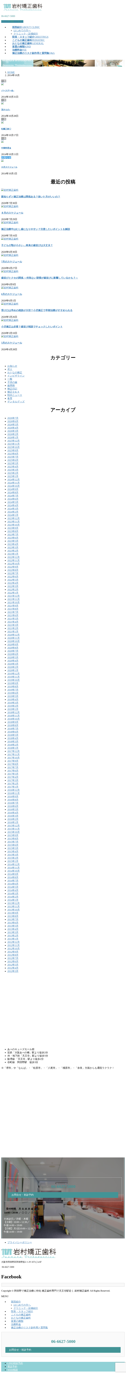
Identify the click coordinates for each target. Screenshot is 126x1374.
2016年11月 (13, 793)
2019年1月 (12, 709)
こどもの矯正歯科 (21, 1314)
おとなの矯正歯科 (21, 1318)
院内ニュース (14, 395)
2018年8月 (12, 725)
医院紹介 (16, 1301)
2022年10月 (13, 563)
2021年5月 (12, 618)
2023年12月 (13, 518)
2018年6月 (12, 732)
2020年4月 (12, 660)
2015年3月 (12, 854)
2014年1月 (12, 900)
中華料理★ (6, 148)
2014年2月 (12, 896)
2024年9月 (12, 489)
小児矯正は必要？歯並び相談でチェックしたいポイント (32, 326)
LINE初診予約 (15, 1363)
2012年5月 (12, 964)
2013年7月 (12, 919)
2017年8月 (12, 764)
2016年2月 (12, 819)
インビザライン (16, 375)
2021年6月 (12, 615)
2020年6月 (12, 654)
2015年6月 (12, 845)
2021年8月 (12, 609)
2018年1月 (12, 748)
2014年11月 (13, 867)
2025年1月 (12, 476)
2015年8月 (12, 838)
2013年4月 (12, 929)
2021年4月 (12, 622)
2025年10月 (13, 447)
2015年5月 (12, 848)
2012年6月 (12, 961)
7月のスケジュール (11, 261)
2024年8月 (12, 492)
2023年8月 (12, 531)
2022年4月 (12, 583)
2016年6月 (12, 806)
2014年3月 (12, 893)
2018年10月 (13, 719)
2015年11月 (13, 829)
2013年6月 (12, 922)
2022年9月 (12, 567)
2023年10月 (13, 525)
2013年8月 (12, 916)
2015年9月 (12, 835)
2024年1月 (12, 515)
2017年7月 (12, 767)
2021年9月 (12, 605)
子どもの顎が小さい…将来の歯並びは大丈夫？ (27, 245)
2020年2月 (12, 667)
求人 (9, 369)
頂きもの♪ (5, 109)
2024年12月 (13, 479)
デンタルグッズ (16, 401)
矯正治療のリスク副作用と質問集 (29, 1327)
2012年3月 (12, 971)
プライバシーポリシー (19, 1242)
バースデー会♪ (7, 90)
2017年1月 (12, 786)
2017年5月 (12, 774)
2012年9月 (12, 951)
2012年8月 (12, 955)
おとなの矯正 (14, 372)
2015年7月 (12, 841)
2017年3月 (12, 780)
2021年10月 (13, 602)
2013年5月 (12, 926)
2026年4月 (12, 427)
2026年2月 (12, 434)
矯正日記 (12, 388)
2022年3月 (12, 586)
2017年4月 (12, 777)
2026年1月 (12, 437)
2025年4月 (12, 466)
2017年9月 (12, 761)
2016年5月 (12, 809)
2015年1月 (12, 861)
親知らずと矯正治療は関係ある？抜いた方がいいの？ (30, 196)
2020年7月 (12, 651)
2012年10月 (13, 948)
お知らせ (12, 366)
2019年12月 (13, 673)
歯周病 (11, 385)
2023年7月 (12, 534)
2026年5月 (12, 424)
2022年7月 (12, 573)
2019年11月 (13, 677)
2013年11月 (13, 906)
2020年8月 (12, 647)
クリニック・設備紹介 (26, 33)
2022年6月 (12, 576)
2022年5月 (12, 579)
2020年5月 (12, 657)
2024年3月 (12, 508)
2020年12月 (13, 634)
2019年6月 (12, 693)
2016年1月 (12, 822)
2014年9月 (12, 874)
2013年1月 (12, 939)
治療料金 (16, 1324)
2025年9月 (12, 450)
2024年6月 (12, 499)
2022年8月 (12, 570)
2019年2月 (12, 706)
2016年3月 (12, 816)
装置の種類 (17, 1321)
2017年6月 (12, 770)
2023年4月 (12, 544)
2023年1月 (12, 554)
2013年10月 (13, 909)
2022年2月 (12, 589)
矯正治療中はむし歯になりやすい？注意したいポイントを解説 (35, 229)
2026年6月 (12, 421)
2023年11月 (13, 521)
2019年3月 (12, 702)
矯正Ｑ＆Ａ (13, 392)
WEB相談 (12, 1369)
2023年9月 (12, 528)
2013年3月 (12, 932)
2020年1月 (12, 670)
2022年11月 (13, 560)
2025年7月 (12, 457)
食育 (9, 398)
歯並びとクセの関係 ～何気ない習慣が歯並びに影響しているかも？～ (39, 277)
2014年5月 (12, 887)
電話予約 (12, 1366)
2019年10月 (13, 680)
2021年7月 (12, 612)
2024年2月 (12, 512)
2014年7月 (12, 880)
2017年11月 (13, 754)
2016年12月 (13, 790)
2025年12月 (13, 440)
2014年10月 (13, 871)
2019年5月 (12, 696)
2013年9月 (12, 913)
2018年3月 (12, 741)
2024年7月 (12, 495)
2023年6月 (12, 537)
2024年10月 (13, 486)
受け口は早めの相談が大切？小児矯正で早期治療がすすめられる (37, 310)
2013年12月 (13, 903)
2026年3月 (12, 431)
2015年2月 (12, 858)
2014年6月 (12, 884)
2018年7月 (12, 728)
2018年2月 (12, 744)
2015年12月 (13, 825)
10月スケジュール (9, 167)
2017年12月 (13, 751)
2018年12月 (13, 712)
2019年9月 (12, 683)
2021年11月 (13, 599)
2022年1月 (12, 592)
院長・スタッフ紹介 (22, 1311)
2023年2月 (12, 550)
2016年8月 (12, 799)
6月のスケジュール (11, 294)
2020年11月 (13, 638)
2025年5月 (12, 463)
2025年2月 (12, 473)
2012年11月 (13, 945)
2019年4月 (12, 699)
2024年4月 (12, 505)
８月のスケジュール (12, 212)
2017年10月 (13, 757)
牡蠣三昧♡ (6, 129)
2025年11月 (13, 444)
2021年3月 (12, 625)
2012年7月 (12, 958)
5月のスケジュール (11, 342)
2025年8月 (12, 453)
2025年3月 (12, 470)
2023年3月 (12, 547)
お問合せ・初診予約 (12, 21)
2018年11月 (13, 715)
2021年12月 (13, 596)
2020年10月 (13, 641)
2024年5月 (12, 502)
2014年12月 (13, 864)
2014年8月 (12, 877)
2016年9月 (12, 796)
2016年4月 (12, 812)
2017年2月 (12, 783)
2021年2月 (12, 628)
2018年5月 (12, 735)
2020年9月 (12, 644)
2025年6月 (12, 460)
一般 (9, 379)
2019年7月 (12, 689)
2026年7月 (12, 418)
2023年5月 (12, 541)
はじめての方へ (22, 30)
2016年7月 (12, 803)
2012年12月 (13, 942)
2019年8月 (12, 686)
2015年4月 (12, 851)
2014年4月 (12, 890)
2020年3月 (12, 664)
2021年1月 (12, 631)
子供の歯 (12, 382)
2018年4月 (12, 738)
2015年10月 (13, 832)
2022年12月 (13, 557)
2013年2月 (12, 935)
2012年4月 (12, 968)
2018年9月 (12, 722)
